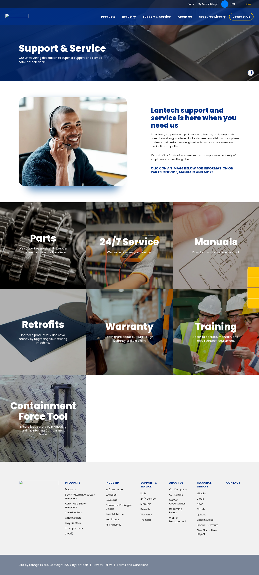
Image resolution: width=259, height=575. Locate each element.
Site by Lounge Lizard (33, 565)
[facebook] (227, 565)
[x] (207, 565)
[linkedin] (217, 565)
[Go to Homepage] (17, 16)
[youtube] (237, 565)
